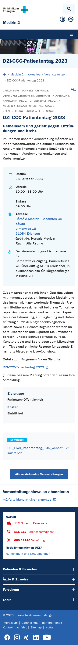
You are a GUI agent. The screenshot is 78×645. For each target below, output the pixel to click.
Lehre (7, 600)
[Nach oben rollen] (72, 638)
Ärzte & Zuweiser (16, 579)
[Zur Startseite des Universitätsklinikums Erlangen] (15, 10)
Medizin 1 (25, 100)
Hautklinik (10, 100)
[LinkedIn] (36, 637)
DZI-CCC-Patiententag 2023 (23, 367)
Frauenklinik (61, 95)
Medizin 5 (9, 105)
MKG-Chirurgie (27, 105)
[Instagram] (17, 637)
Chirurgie (42, 90)
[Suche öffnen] (69, 9)
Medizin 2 (40, 100)
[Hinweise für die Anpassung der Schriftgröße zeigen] (70, 20)
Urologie (49, 111)
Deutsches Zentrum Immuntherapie (26, 95)
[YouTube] (47, 637)
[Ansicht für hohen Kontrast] (62, 20)
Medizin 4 (54, 100)
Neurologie (46, 105)
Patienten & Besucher (20, 569)
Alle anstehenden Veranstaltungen (39, 474)
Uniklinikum (11, 90)
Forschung (11, 589)
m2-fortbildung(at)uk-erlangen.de (27, 500)
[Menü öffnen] (71, 34)
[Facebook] (7, 637)
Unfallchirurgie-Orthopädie (22, 111)
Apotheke (27, 90)
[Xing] (26, 637)
